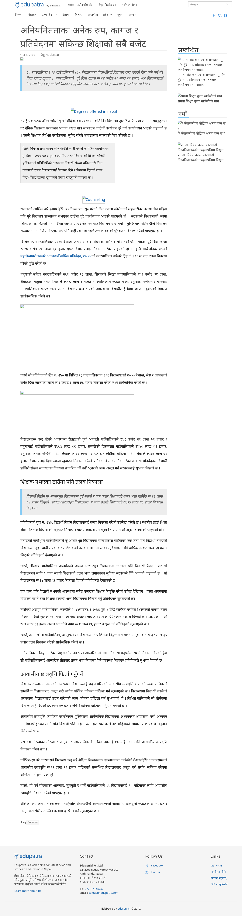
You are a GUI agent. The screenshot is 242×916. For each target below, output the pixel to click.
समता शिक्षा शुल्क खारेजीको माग (198, 101)
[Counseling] (93, 199)
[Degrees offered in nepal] (94, 111)
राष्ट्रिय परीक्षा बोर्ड (84, 4)
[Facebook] (214, 17)
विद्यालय (32, 14)
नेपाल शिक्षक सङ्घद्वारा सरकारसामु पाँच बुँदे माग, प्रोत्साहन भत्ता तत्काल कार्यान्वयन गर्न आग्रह (201, 79)
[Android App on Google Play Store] (226, 17)
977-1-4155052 (94, 888)
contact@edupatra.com (103, 892)
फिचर (18, 14)
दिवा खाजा (32, 822)
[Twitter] (220, 17)
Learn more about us (27, 891)
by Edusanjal (53, 5)
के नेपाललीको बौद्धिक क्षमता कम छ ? (201, 133)
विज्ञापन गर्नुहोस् (218, 878)
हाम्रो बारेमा (216, 865)
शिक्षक (65, 14)
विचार (78, 14)
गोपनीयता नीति (218, 871)
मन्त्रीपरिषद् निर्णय (129, 4)
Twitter (155, 872)
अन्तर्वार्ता (93, 14)
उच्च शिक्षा (47, 14)
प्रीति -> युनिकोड (219, 884)
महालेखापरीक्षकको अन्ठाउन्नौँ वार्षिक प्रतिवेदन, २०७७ (55, 256)
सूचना (120, 14)
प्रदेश (106, 14)
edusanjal (124, 908)
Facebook (157, 865)
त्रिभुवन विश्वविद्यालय (107, 4)
